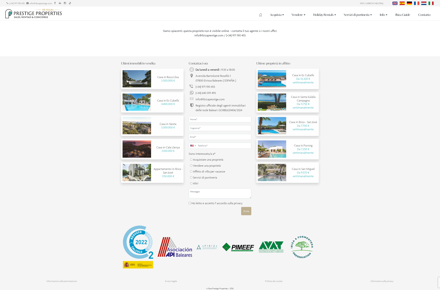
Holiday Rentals (323, 15)
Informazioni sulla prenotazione (62, 281)
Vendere (297, 15)
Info (382, 15)
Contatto (424, 15)
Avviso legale (171, 281)
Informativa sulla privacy (382, 281)
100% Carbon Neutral (372, 3)
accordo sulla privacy (230, 203)
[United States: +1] (193, 146)
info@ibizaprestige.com (41, 3)
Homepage (260, 14)
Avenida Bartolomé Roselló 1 (216, 78)
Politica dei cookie (274, 281)
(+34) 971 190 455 (17, 3)
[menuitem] (395, 3)
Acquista (276, 15)
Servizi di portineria (356, 15)
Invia (246, 211)
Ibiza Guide (402, 15)
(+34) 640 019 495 (206, 93)
